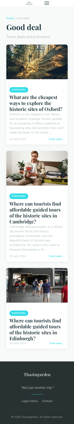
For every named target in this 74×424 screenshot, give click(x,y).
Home (10, 18)
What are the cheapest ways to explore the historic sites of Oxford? (35, 103)
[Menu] (47, 3)
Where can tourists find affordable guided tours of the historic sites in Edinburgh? (35, 329)
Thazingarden (37, 374)
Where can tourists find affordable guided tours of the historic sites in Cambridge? (35, 212)
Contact (47, 401)
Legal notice (29, 401)
